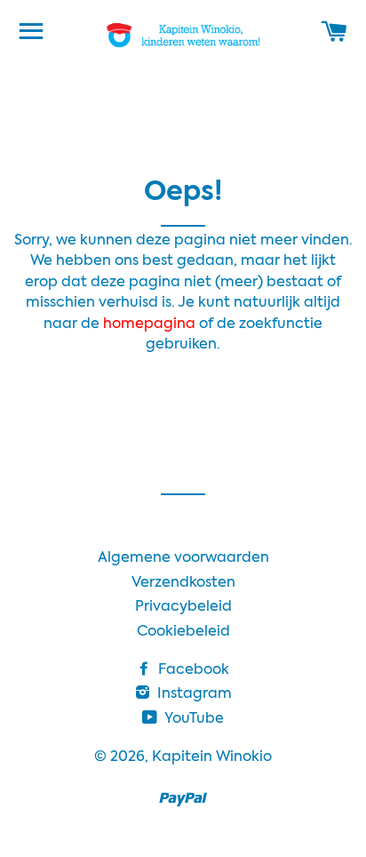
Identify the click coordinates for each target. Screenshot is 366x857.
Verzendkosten (183, 583)
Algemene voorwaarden (183, 558)
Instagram (193, 694)
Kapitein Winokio (212, 757)
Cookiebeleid (183, 632)
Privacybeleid (183, 607)
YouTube (192, 719)
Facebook (192, 670)
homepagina (151, 324)
